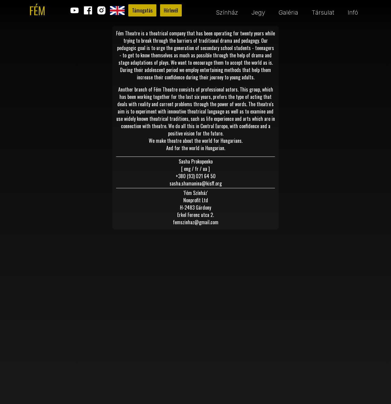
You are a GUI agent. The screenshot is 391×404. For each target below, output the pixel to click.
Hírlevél (171, 10)
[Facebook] (88, 10)
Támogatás (142, 10)
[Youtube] (74, 10)
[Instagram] (101, 10)
